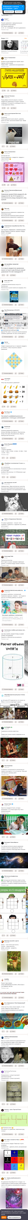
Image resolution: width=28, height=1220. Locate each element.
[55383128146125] (2, 520)
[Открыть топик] (14, 25)
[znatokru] (2, 343)
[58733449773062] (2, 483)
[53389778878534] (2, 980)
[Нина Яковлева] (2, 766)
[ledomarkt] (2, 379)
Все (26, 38)
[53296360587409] (2, 226)
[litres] (2, 805)
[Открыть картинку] (12, 663)
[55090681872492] (2, 728)
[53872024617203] (2, 631)
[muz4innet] (2, 427)
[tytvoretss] (2, 1179)
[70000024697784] (2, 311)
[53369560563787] (2, 1110)
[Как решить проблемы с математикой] (14, 611)
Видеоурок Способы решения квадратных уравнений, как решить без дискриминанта (9, 51)
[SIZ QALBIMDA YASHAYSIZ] (2, 265)
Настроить (18, 11)
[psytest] (2, 58)
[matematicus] (2, 695)
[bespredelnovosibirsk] (2, 843)
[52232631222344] (2, 464)
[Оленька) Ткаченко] (2, 96)
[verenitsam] (2, 941)
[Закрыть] (22, 7)
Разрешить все (9, 11)
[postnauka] (2, 413)
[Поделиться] (15, 33)
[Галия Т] (2, 20)
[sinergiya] (2, 1140)
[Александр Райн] (2, 557)
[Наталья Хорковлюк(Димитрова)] (2, 191)
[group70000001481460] (2, 114)
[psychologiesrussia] (2, 591)
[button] (7, 33)
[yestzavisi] (2, 1003)
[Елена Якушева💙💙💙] (2, 445)
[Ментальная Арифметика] (2, 877)
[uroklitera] (2, 281)
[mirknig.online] (2, 209)
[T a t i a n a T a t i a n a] (2, 1072)
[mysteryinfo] (2, 1037)
